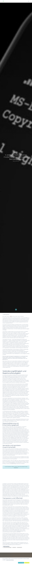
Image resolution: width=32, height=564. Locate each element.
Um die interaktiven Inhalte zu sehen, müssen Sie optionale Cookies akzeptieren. (16, 467)
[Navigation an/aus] (28, 1)
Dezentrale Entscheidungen (7, 547)
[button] (21, 562)
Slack (17, 523)
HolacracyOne (25, 518)
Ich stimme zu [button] (27, 562)
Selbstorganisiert (6, 314)
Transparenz (14, 547)
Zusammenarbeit (19, 547)
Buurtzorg (13, 462)
